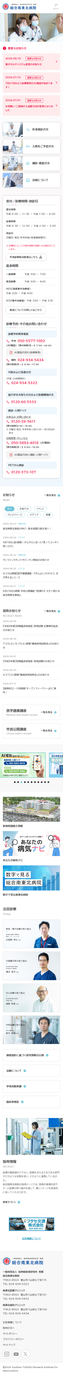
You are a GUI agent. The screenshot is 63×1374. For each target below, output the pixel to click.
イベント (40, 509)
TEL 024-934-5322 (16, 1284)
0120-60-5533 (23, 401)
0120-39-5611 (23, 421)
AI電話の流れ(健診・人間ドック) (31, 455)
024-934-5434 (31, 359)
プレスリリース (14, 515)
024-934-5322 (24, 382)
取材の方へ (9, 1328)
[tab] (15, 782)
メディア (34, 515)
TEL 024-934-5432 (16, 1299)
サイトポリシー (10, 1334)
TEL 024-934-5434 (16, 1313)
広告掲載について (31, 1238)
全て (9, 509)
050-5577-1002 (31, 340)
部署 (48, 515)
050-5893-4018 (24, 442)
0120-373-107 (23, 472)
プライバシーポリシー (13, 1339)
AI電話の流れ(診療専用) (27, 352)
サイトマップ (9, 1345)
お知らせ (24, 509)
